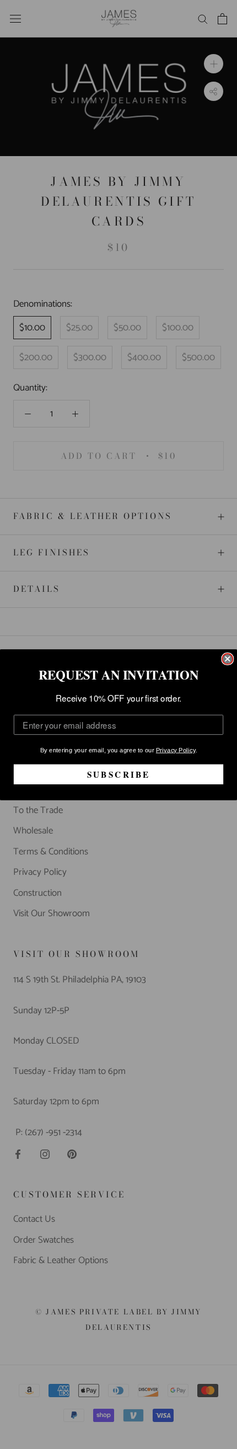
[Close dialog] (227, 659)
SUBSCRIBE (118, 774)
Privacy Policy (176, 749)
